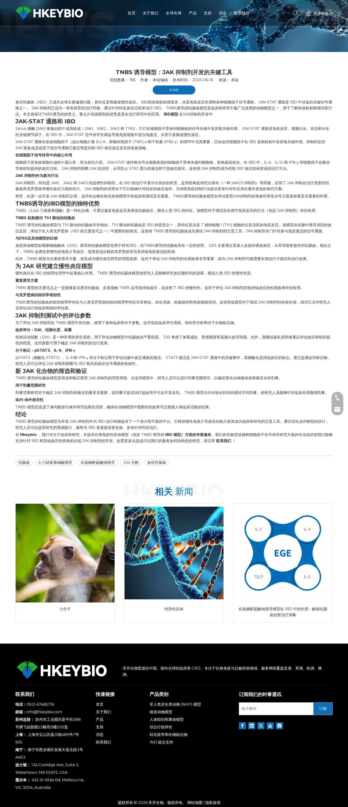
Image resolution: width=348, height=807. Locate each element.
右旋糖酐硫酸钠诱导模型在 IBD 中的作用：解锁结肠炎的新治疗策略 (283, 612)
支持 (208, 13)
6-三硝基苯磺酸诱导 (55, 462)
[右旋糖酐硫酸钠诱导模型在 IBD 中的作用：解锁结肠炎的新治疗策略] (282, 553)
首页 (132, 13)
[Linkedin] (251, 725)
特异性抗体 (174, 609)
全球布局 (174, 13)
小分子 (65, 609)
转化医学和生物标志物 (168, 734)
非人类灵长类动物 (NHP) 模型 (175, 704)
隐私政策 (213, 802)
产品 (193, 13)
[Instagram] (279, 725)
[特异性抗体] (174, 553)
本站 (235, 80)
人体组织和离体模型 (167, 719)
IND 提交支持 (161, 742)
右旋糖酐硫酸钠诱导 (98, 462)
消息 (223, 13)
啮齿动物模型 (161, 712)
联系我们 (242, 13)
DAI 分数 (131, 462)
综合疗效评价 (161, 727)
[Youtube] (270, 725)
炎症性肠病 (156, 462)
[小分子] (65, 553)
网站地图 (194, 802)
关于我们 (151, 13)
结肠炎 (24, 462)
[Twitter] (260, 725)
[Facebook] (242, 725)
